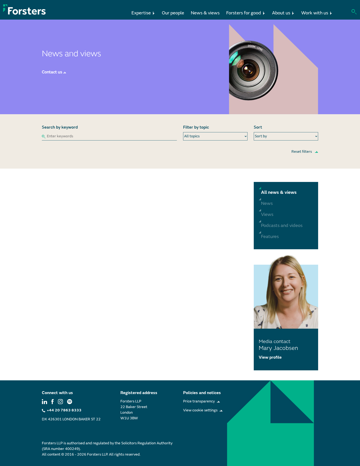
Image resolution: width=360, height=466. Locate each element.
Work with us (314, 13)
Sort (258, 127)
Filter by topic (196, 127)
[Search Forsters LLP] (354, 11)
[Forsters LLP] (24, 9)
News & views (205, 13)
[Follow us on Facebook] (52, 401)
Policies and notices (202, 392)
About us (281, 13)
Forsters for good (243, 13)
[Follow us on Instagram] (60, 401)
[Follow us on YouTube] (69, 401)
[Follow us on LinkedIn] (44, 401)
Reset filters (301, 151)
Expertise (141, 13)
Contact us (52, 72)
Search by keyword (60, 127)
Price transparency (199, 401)
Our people (173, 13)
